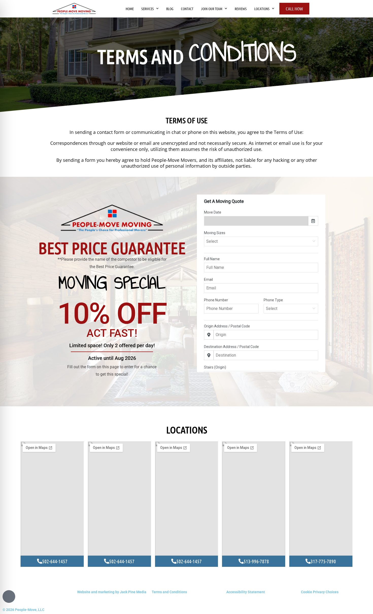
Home (130, 8)
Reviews (241, 8)
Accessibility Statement (245, 592)
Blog (169, 8)
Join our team (211, 8)
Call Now (294, 8)
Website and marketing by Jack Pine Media (111, 592)
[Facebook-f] (9, 596)
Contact (187, 8)
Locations (261, 8)
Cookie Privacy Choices (319, 592)
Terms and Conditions (169, 592)
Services (147, 8)
